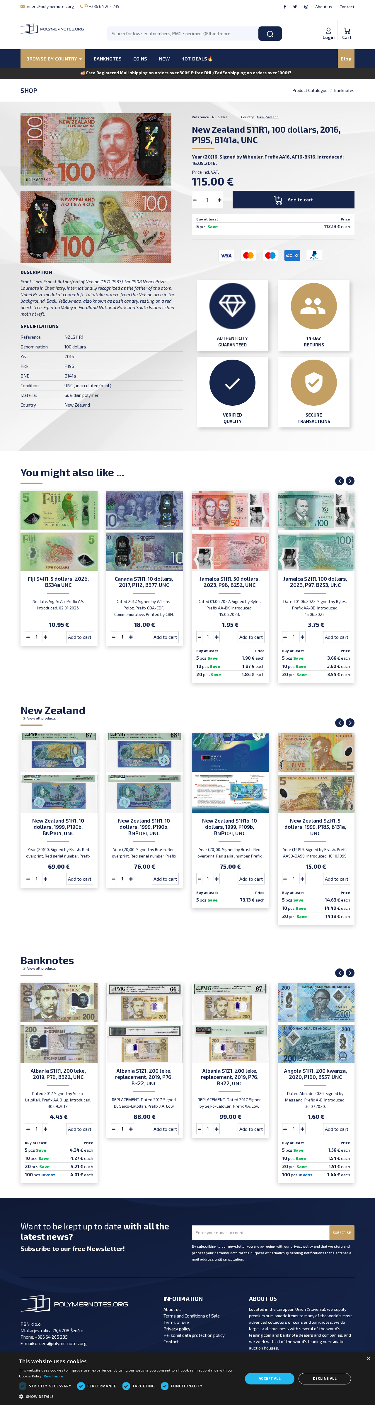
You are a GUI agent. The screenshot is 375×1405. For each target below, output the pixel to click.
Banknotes (344, 90)
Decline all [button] (325, 1378)
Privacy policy (176, 1328)
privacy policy (302, 1246)
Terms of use (176, 1322)
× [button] (368, 1359)
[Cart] (347, 25)
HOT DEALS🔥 (197, 58)
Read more (53, 1376)
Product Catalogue (310, 90)
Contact (347, 6)
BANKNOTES (108, 58)
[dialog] (187, 1378)
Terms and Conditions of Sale (191, 1315)
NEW (164, 58)
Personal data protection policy (194, 1335)
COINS (140, 58)
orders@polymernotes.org (49, 6)
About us (323, 6)
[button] (127, 1397)
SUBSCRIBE (342, 1232)
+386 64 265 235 (103, 6)
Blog (346, 58)
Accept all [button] (270, 1378)
